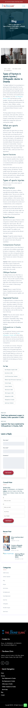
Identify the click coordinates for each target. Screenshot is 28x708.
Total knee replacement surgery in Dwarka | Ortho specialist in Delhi (12, 416)
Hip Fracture (5, 588)
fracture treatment (8, 386)
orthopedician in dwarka (9, 399)
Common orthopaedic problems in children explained (16, 547)
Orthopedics (5, 603)
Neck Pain (5, 599)
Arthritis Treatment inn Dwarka (9, 686)
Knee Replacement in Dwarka (9, 678)
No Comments (8, 70)
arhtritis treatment (6, 576)
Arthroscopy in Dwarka (7, 684)
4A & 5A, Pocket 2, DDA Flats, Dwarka (15, 1)
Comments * (6, 455)
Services (3, 676)
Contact (3, 695)
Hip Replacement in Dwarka (8, 681)
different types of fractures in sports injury (13, 379)
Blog (4, 580)
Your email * (5, 447)
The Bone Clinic (16, 68)
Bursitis (4, 584)
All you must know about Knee (17, 537)
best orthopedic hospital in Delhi (11, 369)
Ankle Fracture (6, 572)
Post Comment (8, 472)
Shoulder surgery (6, 607)
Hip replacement (6, 592)
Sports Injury (5, 611)
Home (2, 673)
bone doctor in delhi (9, 373)
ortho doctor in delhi (9, 389)
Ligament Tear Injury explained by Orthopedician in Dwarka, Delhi (12, 425)
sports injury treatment (9, 403)
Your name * (6, 440)
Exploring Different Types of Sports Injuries (19, 555)
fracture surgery (8, 383)
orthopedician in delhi (9, 396)
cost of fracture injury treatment (11, 376)
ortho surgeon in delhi (9, 393)
